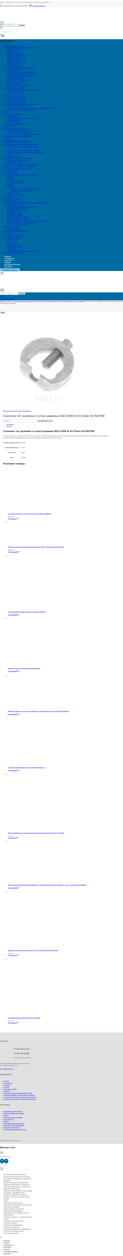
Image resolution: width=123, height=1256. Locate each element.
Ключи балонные (13, 116)
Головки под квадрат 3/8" (16, 62)
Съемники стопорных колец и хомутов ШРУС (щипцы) (26, 221)
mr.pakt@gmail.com (7, 1069)
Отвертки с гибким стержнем (21, 191)
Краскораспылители (14, 162)
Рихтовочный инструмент (16, 102)
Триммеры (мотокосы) (15, 245)
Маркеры (10, 178)
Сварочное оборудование (13, 199)
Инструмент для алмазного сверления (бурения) (21, 104)
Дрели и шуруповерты (15, 237)
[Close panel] (2, 1169)
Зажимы (10, 233)
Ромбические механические (17, 86)
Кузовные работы (13, 211)
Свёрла (9, 154)
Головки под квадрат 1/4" (16, 58)
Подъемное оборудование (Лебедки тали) (19, 166)
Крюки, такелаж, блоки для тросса (19, 168)
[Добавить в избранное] (7, 468)
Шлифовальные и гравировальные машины (22, 251)
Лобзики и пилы (13, 239)
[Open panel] (2, 22)
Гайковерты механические (13, 46)
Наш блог (7, 1085)
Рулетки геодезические (15, 92)
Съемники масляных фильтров (18, 217)
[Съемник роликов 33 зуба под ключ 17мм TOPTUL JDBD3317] (33, 509)
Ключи (6, 112)
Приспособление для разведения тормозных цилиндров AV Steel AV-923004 (36, 833)
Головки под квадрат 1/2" (16, 56)
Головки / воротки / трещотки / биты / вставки (20, 48)
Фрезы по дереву (13, 156)
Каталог (6, 1081)
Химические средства (11, 227)
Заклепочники (12, 172)
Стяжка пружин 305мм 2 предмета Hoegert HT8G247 (27, 612)
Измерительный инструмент (14, 88)
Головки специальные (15, 66)
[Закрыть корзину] (2, 1152)
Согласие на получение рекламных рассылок (20, 1099)
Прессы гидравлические (16, 100)
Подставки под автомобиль (17, 80)
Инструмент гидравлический (14, 96)
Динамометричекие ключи (16, 114)
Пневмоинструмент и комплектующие (17, 158)
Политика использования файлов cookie (18, 1093)
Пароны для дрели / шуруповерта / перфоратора (24, 150)
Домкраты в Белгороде (12, 70)
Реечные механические (15, 82)
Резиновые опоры (13, 84)
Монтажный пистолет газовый (18, 132)
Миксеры (10, 241)
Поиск (22, 25)
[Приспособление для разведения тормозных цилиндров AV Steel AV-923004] (33, 828)
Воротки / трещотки (14, 49)
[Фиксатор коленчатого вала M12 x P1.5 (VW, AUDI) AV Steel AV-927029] (33, 946)
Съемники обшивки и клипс (17, 219)
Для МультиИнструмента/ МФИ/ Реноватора (23, 146)
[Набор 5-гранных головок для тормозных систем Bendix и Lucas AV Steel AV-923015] (27, 707)
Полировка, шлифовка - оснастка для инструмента (25, 152)
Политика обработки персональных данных (19, 1095)
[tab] (63, 424)
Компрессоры (8, 126)
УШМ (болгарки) (13, 249)
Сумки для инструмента (15, 195)
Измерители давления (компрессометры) (22, 207)
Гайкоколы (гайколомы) (15, 205)
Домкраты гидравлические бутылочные (21, 74)
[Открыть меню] (2, 273)
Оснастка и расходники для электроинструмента (21, 144)
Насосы (6, 138)
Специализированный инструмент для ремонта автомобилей (25, 203)
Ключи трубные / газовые (16, 124)
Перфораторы (12, 243)
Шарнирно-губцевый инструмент (16, 231)
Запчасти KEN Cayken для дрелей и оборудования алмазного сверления (33, 108)
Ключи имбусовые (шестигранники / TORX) (22, 118)
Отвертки (10, 187)
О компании (8, 1083)
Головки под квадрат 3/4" (16, 60)
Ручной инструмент (11, 170)
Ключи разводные (13, 120)
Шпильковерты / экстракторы (17, 225)
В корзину (12, 519)
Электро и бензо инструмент (14, 235)
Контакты (8, 266)
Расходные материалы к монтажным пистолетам (24, 134)
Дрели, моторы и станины (16, 106)
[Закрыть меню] (0, 1236)
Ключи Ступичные (13, 122)
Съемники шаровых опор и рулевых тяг (21, 223)
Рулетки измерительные (16, 94)
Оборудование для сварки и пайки (16, 140)
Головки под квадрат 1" (15, 54)
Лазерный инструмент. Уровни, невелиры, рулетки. (25, 90)
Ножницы (10, 184)
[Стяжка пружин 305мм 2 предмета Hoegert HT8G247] (33, 607)
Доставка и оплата (10, 1089)
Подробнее (12, 552)
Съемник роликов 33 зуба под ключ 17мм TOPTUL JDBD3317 (29, 514)
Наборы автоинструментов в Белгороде (18, 136)
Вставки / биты (12, 52)
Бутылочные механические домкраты (20, 72)
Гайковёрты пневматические (17, 160)
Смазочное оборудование (13, 201)
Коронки (10, 148)
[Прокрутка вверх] (2, 1161)
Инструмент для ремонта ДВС (18, 209)
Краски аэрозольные (14, 229)
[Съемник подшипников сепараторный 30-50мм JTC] (33, 763)
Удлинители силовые (14, 247)
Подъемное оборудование (16, 98)
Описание (10, 424)
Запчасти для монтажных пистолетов (20, 130)
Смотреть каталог (9, 270)
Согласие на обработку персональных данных (20, 1097)
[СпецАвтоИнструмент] (7, 20)
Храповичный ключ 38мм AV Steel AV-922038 (24, 1018)
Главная (7, 1241)
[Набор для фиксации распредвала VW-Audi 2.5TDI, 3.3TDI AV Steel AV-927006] (27, 542)
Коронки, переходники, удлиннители (20, 110)
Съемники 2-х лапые (14, 213)
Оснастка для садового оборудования (17, 142)
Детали (9, 426)
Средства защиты (13, 193)
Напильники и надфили (15, 182)
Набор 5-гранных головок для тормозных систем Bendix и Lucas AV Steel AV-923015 (38, 711)
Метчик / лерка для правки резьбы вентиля (24, 668)
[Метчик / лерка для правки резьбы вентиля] (29, 664)
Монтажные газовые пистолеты (15, 128)
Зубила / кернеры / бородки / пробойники (22, 174)
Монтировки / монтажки (16, 181)
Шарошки (10, 197)
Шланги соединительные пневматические (22, 164)
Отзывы (6, 1087)
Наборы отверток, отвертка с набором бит (26, 189)
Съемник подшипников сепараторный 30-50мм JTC (27, 767)
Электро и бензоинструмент (14, 253)
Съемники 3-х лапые (14, 215)
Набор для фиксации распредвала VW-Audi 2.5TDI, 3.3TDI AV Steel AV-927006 (36, 547)
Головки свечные (13, 64)
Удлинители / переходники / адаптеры (21, 68)
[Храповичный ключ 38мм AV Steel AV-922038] (33, 1013)
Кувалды (10, 176)
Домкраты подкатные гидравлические (21, 76)
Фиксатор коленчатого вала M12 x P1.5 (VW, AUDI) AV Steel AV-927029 (33, 950)
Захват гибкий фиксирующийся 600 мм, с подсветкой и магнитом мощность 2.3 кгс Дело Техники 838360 (47, 885)
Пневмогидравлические (16, 78)
